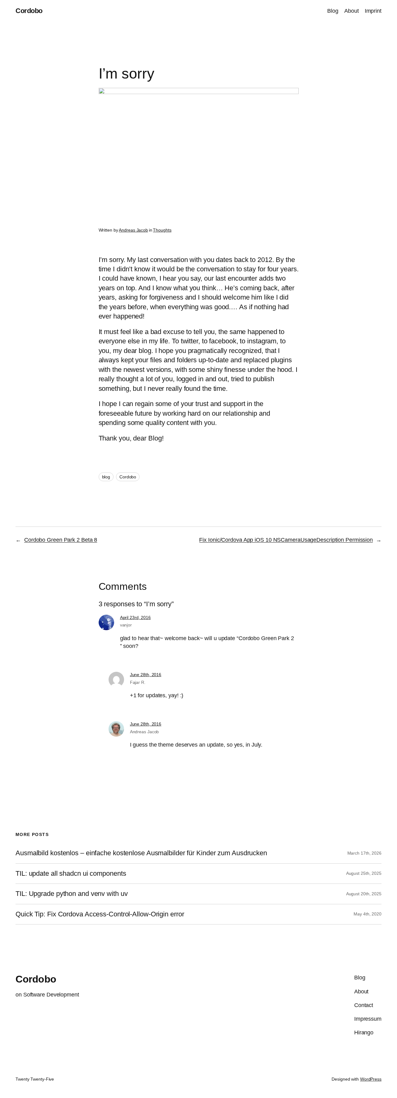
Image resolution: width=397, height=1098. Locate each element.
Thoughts (162, 230)
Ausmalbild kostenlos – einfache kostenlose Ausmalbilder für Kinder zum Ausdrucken (141, 853)
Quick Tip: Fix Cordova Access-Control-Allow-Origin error (100, 914)
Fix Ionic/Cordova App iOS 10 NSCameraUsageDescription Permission (286, 540)
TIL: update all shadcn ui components (71, 873)
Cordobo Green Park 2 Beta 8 (60, 540)
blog (106, 476)
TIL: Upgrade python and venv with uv (71, 893)
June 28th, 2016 (146, 674)
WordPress (370, 1079)
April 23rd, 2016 (135, 617)
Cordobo (29, 11)
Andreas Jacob (133, 230)
